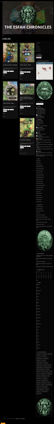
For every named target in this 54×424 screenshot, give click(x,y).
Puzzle (38, 384)
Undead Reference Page (39, 189)
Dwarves (47, 369)
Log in (37, 44)
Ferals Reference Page (39, 172)
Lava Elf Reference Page (39, 181)
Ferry (38, 373)
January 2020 (38, 311)
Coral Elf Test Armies (39, 193)
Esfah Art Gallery (38, 162)
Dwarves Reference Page (39, 170)
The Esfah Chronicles (28, 27)
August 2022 (38, 284)
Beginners (26, 138)
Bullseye (38, 360)
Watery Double (44, 391)
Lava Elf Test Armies (39, 199)
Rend (43, 384)
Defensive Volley (39, 367)
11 (26, 153)
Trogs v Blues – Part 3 (25, 65)
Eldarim (38, 371)
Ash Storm (44, 356)
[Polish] (38, 56)
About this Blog (38, 160)
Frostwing (39, 378)
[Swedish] (41, 56)
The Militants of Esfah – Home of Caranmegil (42, 255)
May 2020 (37, 302)
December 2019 (38, 314)
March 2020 (37, 305)
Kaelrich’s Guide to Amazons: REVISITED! (41, 222)
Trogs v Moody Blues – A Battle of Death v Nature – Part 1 (26, 99)
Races (10, 63)
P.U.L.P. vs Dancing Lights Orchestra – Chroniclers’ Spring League (44, 227)
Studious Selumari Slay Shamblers (40, 134)
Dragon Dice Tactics (47, 367)
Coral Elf (45, 362)
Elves (46, 371)
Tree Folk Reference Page (39, 187)
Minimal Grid (18, 418)
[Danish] (36, 55)
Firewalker (43, 373)
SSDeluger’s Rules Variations (40, 224)
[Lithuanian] (37, 56)
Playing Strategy (5, 63)
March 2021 (37, 287)
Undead (38, 391)
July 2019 (37, 329)
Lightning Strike (45, 380)
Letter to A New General (39, 120)
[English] (37, 55)
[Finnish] (39, 55)
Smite (38, 386)
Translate (40, 58)
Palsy (49, 382)
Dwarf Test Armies (38, 195)
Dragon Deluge (38, 131)
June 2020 (37, 299)
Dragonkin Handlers (40, 369)
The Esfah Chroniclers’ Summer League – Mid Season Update (43, 220)
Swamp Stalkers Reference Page (40, 185)
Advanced (21, 63)
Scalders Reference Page (39, 183)
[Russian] (39, 56)
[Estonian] (38, 55)
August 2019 (38, 326)
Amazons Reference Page (39, 166)
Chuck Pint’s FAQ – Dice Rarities (40, 128)
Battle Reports (25, 63)
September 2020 (38, 290)
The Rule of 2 (38, 124)
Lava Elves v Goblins (25, 140)
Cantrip (43, 360)
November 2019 (38, 317)
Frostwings (45, 378)
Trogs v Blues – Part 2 (8, 103)
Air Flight (39, 356)
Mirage (38, 382)
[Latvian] (36, 56)
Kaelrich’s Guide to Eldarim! (40, 123)
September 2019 (38, 323)
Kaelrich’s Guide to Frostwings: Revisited (41, 125)
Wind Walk (39, 393)
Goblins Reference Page (39, 179)
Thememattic (23, 418)
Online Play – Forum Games (40, 117)
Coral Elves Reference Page (40, 168)
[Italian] (41, 55)
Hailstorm (38, 380)
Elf (42, 371)
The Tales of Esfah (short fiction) (40, 110)
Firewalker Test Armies (39, 197)
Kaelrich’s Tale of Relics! (39, 121)
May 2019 (37, 335)
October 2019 (38, 320)
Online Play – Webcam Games (40, 116)
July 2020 (37, 296)
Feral (51, 371)
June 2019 (37, 332)
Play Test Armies (38, 191)
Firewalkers (49, 373)
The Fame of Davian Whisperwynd (41, 109)
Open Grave (44, 382)
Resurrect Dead (48, 384)
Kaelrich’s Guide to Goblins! (10, 65)
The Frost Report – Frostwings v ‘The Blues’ (47, 266)
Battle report (39, 358)
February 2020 (38, 308)
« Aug (37, 280)
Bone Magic (46, 358)
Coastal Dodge (39, 362)
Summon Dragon (44, 386)
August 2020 (38, 293)
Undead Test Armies (39, 201)
